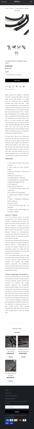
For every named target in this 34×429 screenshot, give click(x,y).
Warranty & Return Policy (11, 396)
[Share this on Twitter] (9, 86)
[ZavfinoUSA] (17, 1)
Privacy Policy (8, 393)
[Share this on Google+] (20, 86)
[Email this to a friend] (23, 86)
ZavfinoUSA (11, 415)
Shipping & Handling (10, 398)
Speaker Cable (11, 89)
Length (7, 72)
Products (12, 8)
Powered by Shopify (9, 417)
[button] (9, 66)
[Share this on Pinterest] (16, 86)
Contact (7, 390)
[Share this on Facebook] (13, 86)
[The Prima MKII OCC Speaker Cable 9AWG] (17, 24)
